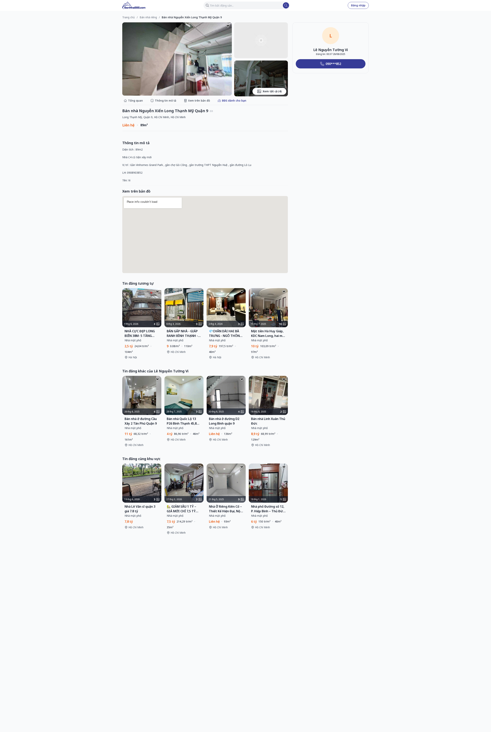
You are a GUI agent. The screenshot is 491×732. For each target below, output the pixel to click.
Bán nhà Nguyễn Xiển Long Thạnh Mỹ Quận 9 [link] (192, 17)
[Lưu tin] (228, 26)
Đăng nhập (358, 5)
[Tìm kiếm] (286, 5)
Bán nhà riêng (148, 17)
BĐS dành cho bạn (234, 100)
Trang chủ (128, 17)
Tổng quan (135, 100)
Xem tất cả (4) (272, 91)
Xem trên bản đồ (199, 100)
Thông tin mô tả (165, 100)
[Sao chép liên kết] (211, 111)
